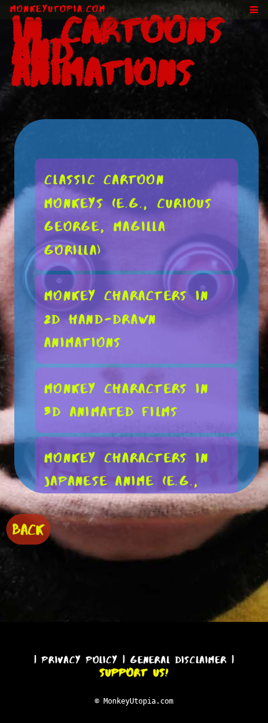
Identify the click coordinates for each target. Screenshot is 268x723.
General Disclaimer (178, 660)
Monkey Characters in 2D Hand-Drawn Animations (126, 319)
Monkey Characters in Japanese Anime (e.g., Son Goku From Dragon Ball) (131, 493)
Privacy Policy (80, 660)
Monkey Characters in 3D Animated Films (126, 400)
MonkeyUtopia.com (58, 8)
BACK (28, 529)
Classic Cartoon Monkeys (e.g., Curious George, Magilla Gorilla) (128, 215)
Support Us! (134, 672)
